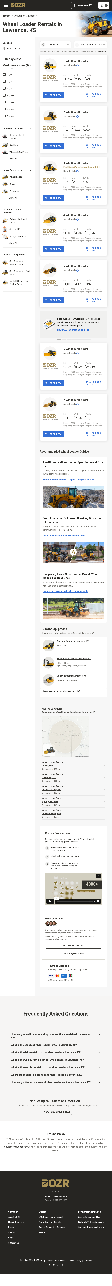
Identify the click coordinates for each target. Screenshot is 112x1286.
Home (6, 16)
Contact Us (13, 1243)
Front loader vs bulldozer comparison (64, 535)
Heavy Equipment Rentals (23, 16)
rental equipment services (66, 842)
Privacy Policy (75, 1261)
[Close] (103, 315)
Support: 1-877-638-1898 (56, 1200)
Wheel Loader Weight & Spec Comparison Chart (69, 479)
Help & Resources (16, 1222)
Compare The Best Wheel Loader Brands (65, 591)
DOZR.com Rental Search (51, 1217)
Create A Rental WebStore (91, 1227)
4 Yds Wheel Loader (75, 215)
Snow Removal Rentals (50, 1222)
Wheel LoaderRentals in (53, 764)
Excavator (74, 658)
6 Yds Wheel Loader (75, 349)
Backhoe (73, 641)
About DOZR (14, 1217)
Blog (10, 1237)
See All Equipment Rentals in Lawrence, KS (61, 691)
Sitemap (88, 1261)
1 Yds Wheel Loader (75, 61)
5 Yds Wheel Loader (75, 266)
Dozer (71, 675)
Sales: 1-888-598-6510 (56, 1196)
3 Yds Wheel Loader (75, 163)
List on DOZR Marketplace (91, 1222)
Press (11, 1227)
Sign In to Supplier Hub (89, 1217)
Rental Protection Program (52, 1227)
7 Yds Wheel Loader (75, 400)
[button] (17, 67)
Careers (12, 1232)
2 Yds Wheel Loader (75, 112)
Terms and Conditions (56, 1261)
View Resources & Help (57, 1112)
